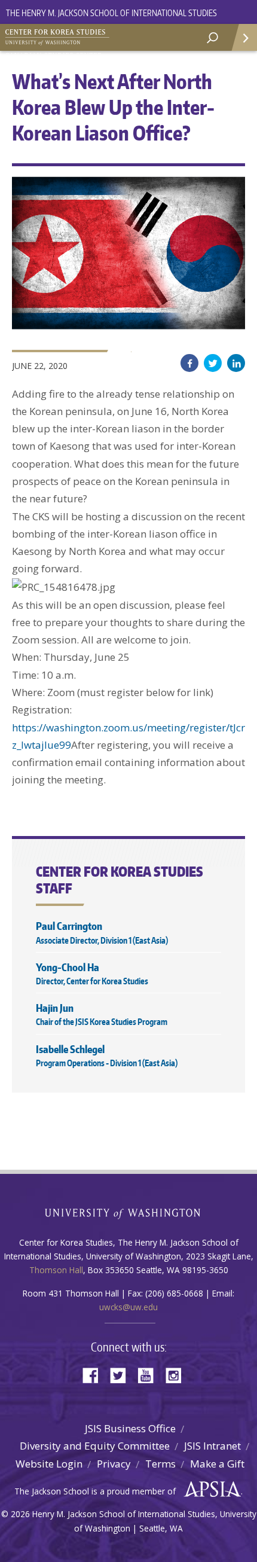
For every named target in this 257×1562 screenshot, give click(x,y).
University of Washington (129, 1212)
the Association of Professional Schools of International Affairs (209, 1489)
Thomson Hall (56, 1270)
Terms (160, 1464)
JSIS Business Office (130, 1428)
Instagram (177, 1374)
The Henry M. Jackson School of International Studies (111, 13)
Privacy (114, 1464)
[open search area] (212, 38)
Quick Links (243, 37)
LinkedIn (236, 363)
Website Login (49, 1464)
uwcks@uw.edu (128, 1307)
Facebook (189, 363)
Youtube (150, 1374)
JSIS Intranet (212, 1446)
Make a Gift (217, 1464)
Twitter (213, 363)
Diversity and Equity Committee (95, 1446)
